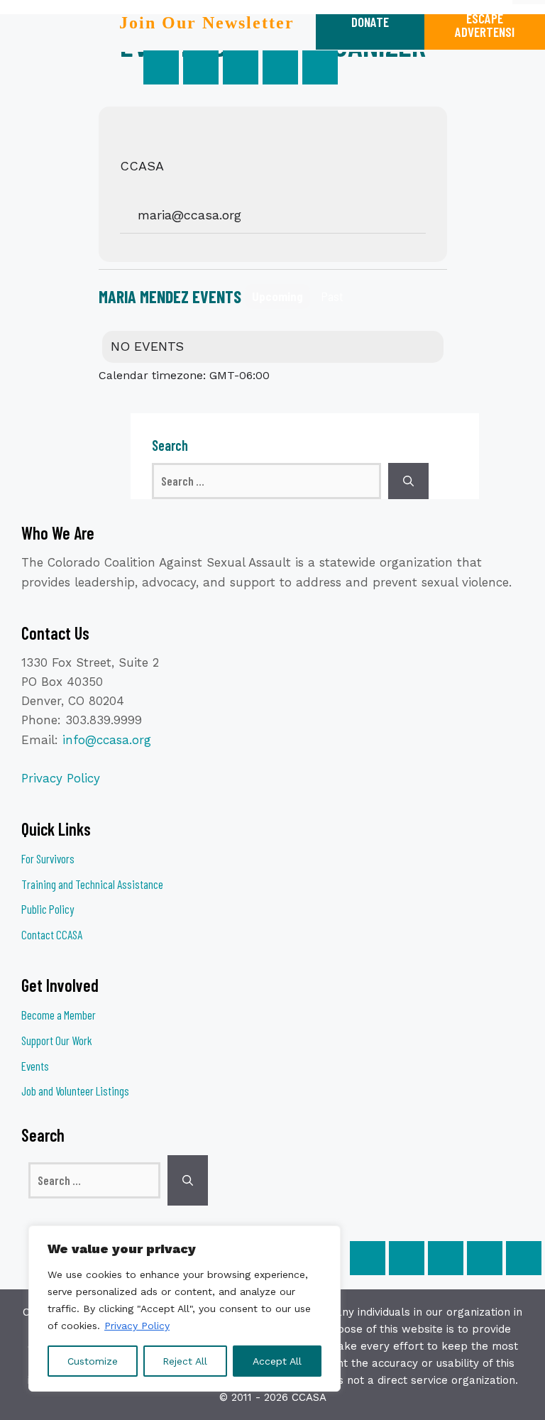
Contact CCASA (51, 934)
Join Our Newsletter (206, 22)
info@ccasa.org (106, 740)
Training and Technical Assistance (92, 884)
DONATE (370, 21)
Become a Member (58, 1014)
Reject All (185, 1361)
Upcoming (277, 296)
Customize (92, 1361)
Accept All (277, 1361)
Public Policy (47, 909)
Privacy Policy (137, 1325)
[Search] (408, 481)
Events (35, 1066)
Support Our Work (56, 1040)
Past (332, 296)
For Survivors (48, 858)
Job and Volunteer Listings (75, 1090)
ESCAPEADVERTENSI (484, 25)
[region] (184, 1308)
